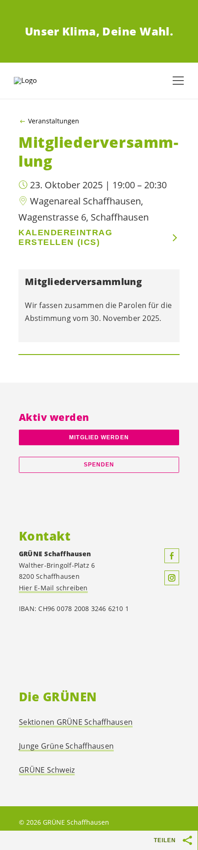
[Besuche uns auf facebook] (171, 555)
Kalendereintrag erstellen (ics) (65, 237)
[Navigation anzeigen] (178, 80)
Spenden (99, 464)
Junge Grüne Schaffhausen (66, 746)
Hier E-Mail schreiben (53, 587)
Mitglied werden (98, 437)
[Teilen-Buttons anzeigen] (188, 840)
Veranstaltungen (53, 121)
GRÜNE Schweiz (47, 770)
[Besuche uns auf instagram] (171, 578)
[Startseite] (37, 80)
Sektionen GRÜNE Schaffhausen (76, 722)
